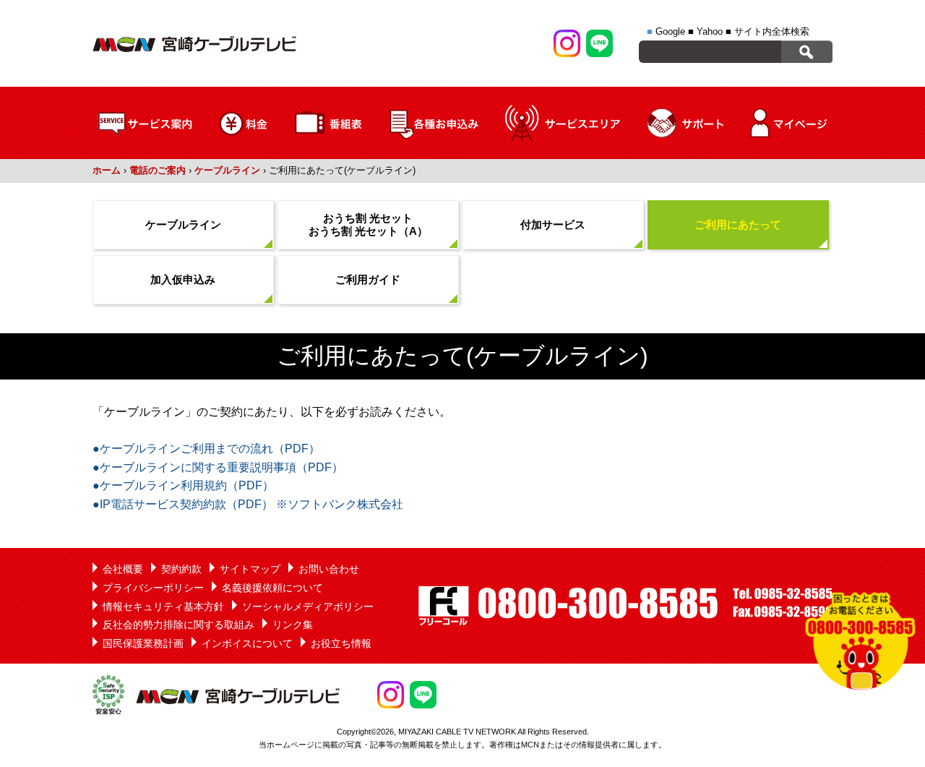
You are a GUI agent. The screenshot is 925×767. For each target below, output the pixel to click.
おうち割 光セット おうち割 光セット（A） (368, 224)
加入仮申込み (182, 279)
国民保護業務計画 (143, 643)
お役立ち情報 (341, 643)
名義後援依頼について (272, 588)
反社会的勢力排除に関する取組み (178, 624)
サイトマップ (250, 569)
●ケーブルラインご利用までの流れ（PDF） (206, 448)
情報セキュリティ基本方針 (163, 606)
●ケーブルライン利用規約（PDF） (183, 485)
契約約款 (181, 569)
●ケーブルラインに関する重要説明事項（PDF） (217, 467)
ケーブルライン (227, 170)
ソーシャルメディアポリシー (308, 606)
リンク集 (292, 624)
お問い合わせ (328, 569)
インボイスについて (247, 643)
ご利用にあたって (737, 224)
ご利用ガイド (367, 279)
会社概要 (123, 569)
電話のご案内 (157, 170)
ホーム (106, 170)
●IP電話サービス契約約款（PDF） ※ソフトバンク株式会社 (247, 504)
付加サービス (552, 224)
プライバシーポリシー (153, 588)
